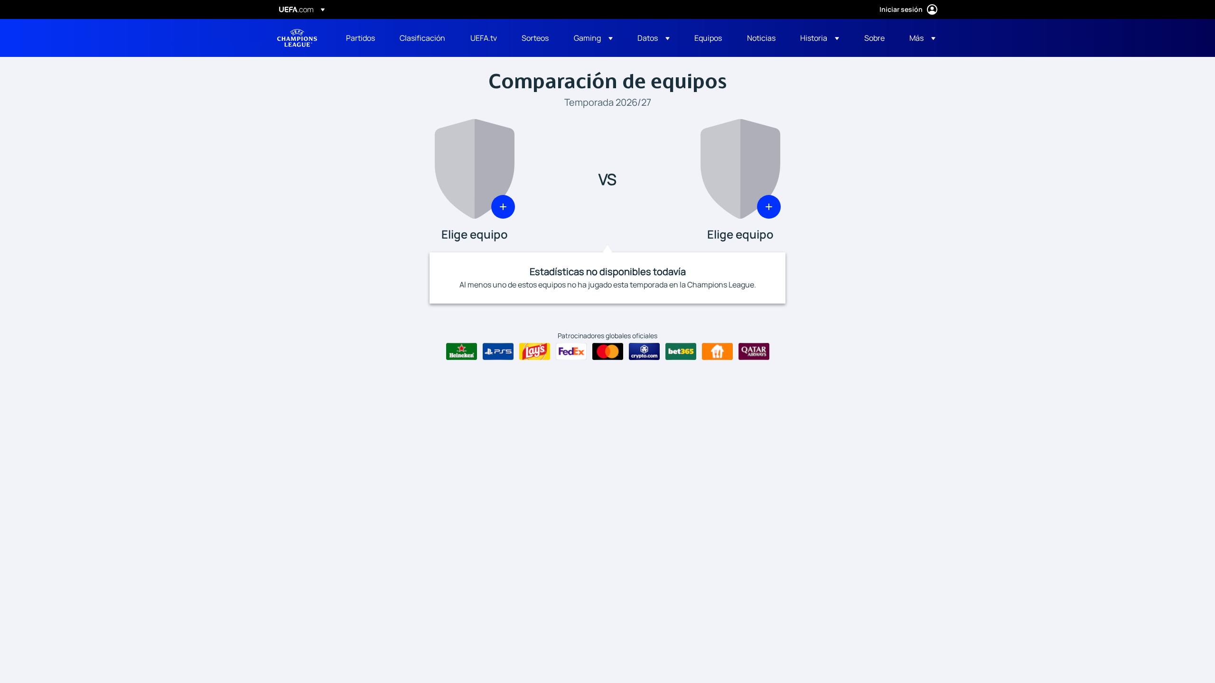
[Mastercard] (607, 351)
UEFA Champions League (297, 38)
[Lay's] (534, 351)
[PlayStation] (498, 351)
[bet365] (680, 351)
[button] (593, 38)
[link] (360, 38)
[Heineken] (461, 351)
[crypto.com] (644, 351)
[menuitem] (361, 38)
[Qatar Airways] (753, 351)
